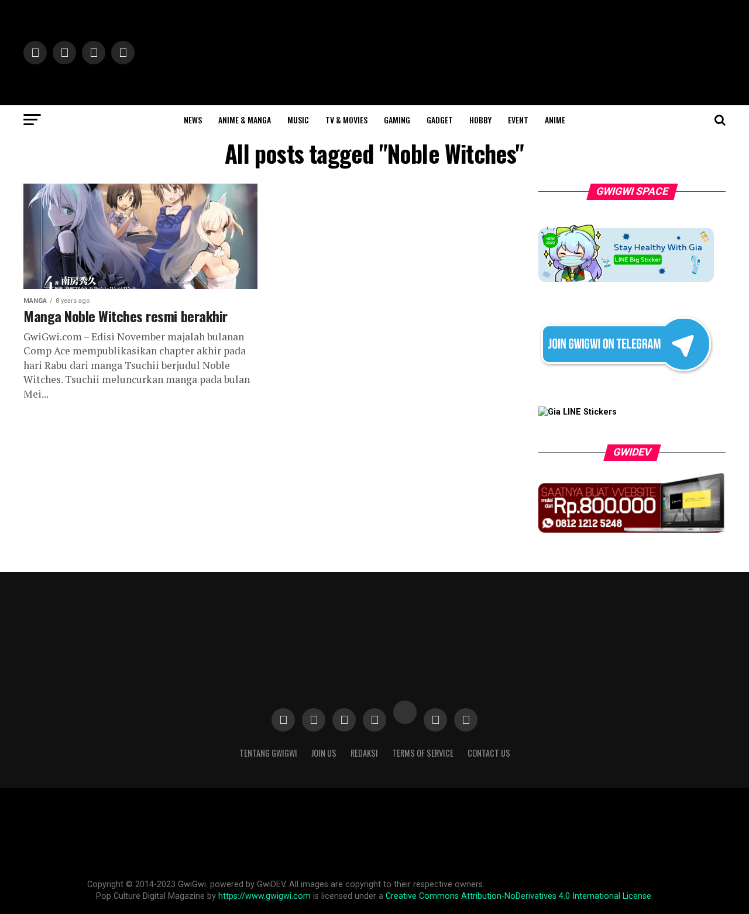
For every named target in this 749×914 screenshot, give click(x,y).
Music (298, 119)
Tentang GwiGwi (268, 753)
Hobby (480, 119)
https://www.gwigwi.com (264, 896)
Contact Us (489, 753)
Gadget (440, 119)
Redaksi (364, 753)
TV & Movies (346, 119)
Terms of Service (422, 753)
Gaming (397, 119)
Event (518, 119)
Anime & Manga (244, 119)
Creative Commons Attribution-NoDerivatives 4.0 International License (518, 896)
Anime (555, 119)
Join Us (323, 753)
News (193, 119)
